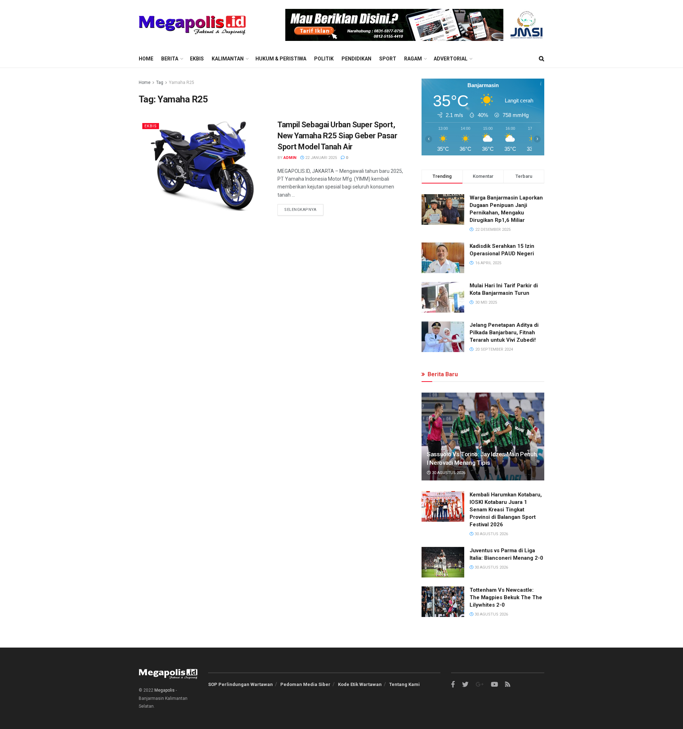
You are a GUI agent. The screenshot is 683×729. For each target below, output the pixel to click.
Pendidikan (356, 59)
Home (146, 59)
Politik (324, 59)
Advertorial (450, 59)
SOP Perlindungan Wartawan (240, 684)
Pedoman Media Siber (305, 684)
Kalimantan (228, 59)
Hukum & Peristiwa (280, 59)
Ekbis (197, 59)
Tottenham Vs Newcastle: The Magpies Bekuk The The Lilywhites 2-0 (506, 597)
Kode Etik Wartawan (360, 684)
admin (290, 157)
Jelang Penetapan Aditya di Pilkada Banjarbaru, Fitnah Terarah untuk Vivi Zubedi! (504, 332)
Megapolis (164, 690)
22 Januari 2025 (320, 157)
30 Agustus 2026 (448, 472)
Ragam (413, 59)
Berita (169, 59)
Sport (387, 59)
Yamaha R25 (181, 82)
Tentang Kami (404, 684)
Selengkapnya (300, 209)
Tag (159, 82)
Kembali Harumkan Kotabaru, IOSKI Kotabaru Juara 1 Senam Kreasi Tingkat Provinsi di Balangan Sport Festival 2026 (506, 509)
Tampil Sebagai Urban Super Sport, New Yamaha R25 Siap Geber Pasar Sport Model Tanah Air (337, 135)
